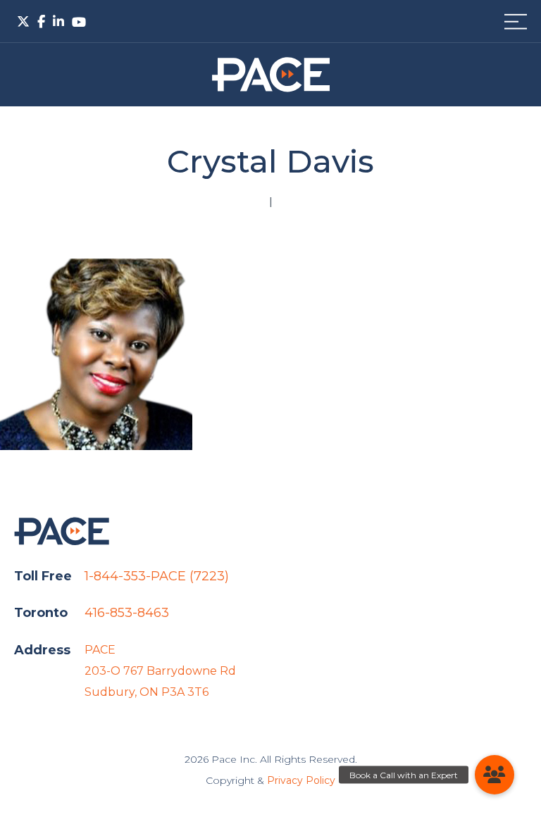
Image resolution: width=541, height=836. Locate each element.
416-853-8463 (127, 612)
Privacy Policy (301, 780)
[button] (494, 774)
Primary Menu (515, 21)
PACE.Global (271, 74)
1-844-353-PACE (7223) (157, 576)
